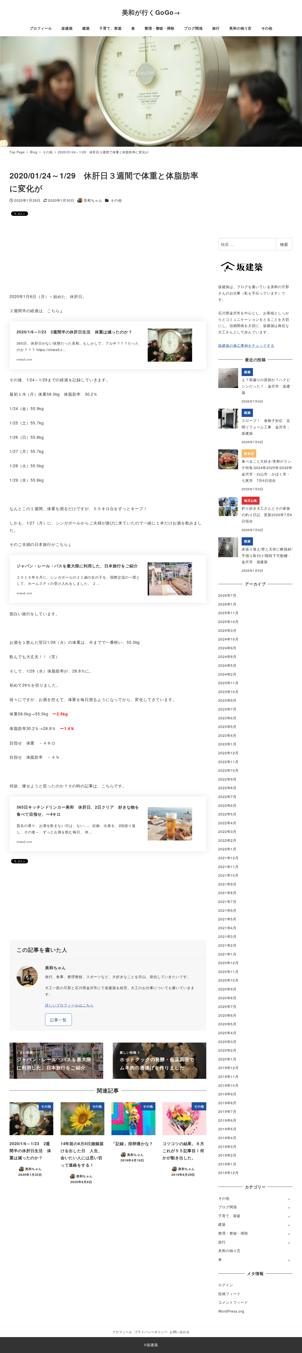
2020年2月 (227, 1050)
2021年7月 (227, 901)
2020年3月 (227, 1041)
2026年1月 (227, 604)
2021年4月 (227, 927)
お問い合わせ (179, 1331)
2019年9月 (227, 1093)
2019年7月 (227, 1111)
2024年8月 (227, 656)
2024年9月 (227, 647)
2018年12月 (228, 1172)
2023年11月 (228, 682)
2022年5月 (227, 814)
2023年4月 (227, 735)
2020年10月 (228, 980)
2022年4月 (227, 822)
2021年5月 (227, 919)
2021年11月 (228, 866)
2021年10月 (228, 875)
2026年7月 (227, 595)
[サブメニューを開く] (288, 1198)
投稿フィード (229, 1293)
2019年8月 (227, 1102)
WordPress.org (231, 1311)
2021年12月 (228, 857)
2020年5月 (227, 1023)
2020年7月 (227, 1006)
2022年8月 (227, 787)
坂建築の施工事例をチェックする (246, 345)
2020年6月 (227, 1015)
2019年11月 (228, 1076)
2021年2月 (227, 945)
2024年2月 (227, 674)
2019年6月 (227, 1120)
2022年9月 (227, 779)
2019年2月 (227, 1155)
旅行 (222, 1242)
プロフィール (122, 1331)
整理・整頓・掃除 (233, 1233)
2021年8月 (227, 892)
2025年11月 (228, 612)
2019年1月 (227, 1164)
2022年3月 (227, 831)
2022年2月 (227, 840)
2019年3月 (227, 1146)
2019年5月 (227, 1128)
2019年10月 (228, 1085)
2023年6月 (227, 717)
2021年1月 (227, 954)
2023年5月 (227, 726)
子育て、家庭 (229, 1215)
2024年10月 (228, 639)
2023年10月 (228, 691)
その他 (116, 200)
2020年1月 (227, 1059)
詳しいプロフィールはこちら (69, 1005)
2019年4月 (227, 1137)
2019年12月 (228, 1067)
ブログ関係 (227, 1206)
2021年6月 (227, 910)
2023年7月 (227, 709)
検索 (284, 244)
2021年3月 (227, 936)
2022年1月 (227, 848)
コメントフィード (233, 1302)
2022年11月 (228, 761)
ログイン (225, 1284)
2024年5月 (227, 665)
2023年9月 (227, 700)
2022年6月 (227, 805)
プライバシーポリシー (151, 1331)
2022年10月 (228, 770)
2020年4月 (227, 1032)
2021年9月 (227, 884)
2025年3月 (227, 630)
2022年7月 (227, 796)
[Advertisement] (108, 254)
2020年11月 (228, 971)
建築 (222, 1224)
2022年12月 (228, 752)
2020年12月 (228, 962)
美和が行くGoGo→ (151, 12)
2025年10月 (228, 621)
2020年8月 (227, 997)
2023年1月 (227, 744)
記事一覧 (58, 1019)
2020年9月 (227, 989)
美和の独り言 (229, 1250)
